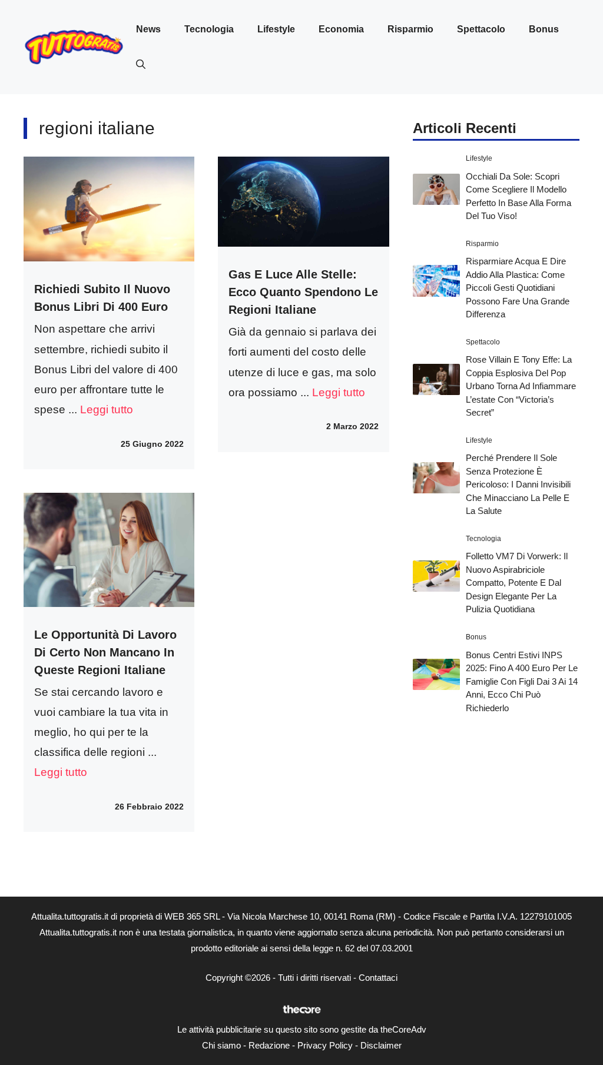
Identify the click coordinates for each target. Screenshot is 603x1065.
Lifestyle (276, 29)
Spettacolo (481, 29)
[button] (140, 64)
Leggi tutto (106, 409)
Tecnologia (209, 29)
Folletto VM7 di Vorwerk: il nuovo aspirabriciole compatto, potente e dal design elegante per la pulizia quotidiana (517, 582)
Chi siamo (221, 1045)
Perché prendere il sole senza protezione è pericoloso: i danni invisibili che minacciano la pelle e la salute (518, 484)
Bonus (544, 29)
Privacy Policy (325, 1045)
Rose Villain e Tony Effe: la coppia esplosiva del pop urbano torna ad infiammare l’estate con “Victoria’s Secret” (521, 385)
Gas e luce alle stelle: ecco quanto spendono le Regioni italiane (303, 292)
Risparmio (410, 29)
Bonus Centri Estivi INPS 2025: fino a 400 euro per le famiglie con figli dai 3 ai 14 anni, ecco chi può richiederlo (522, 681)
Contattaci (378, 978)
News (148, 29)
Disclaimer (381, 1045)
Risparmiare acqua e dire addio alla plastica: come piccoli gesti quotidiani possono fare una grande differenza (517, 287)
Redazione (269, 1045)
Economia (341, 29)
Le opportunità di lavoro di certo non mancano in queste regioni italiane (105, 652)
